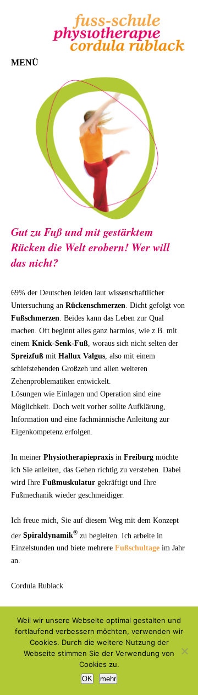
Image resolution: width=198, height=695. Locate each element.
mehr (108, 679)
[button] (24, 63)
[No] (184, 651)
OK (87, 679)
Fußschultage (137, 548)
